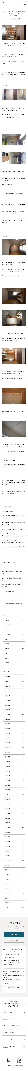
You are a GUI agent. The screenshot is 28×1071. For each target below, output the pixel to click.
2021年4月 (7, 893)
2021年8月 (7, 874)
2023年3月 (7, 790)
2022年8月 (7, 818)
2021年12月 (7, 855)
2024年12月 (7, 742)
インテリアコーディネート (11, 625)
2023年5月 (7, 780)
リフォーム (7, 634)
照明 (6, 658)
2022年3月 (7, 841)
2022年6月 (7, 827)
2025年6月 (7, 714)
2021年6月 (7, 884)
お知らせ (7, 620)
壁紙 (6, 639)
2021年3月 (7, 898)
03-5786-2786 (9, 954)
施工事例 (7, 644)
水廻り (6, 653)
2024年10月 (7, 752)
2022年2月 (7, 846)
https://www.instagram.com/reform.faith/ (13, 542)
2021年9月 (7, 870)
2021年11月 (7, 860)
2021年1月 (7, 907)
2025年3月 (7, 728)
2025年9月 (7, 700)
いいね (13, 603)
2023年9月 (7, 761)
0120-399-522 (9, 983)
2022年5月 (7, 832)
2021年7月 (7, 879)
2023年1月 (7, 794)
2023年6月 (7, 775)
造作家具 (7, 662)
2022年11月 (7, 804)
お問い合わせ (14, 934)
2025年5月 (7, 719)
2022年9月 (7, 813)
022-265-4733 (9, 979)
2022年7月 (7, 823)
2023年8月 (7, 766)
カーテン (7, 629)
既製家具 (7, 648)
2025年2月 (7, 733)
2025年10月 (7, 695)
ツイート (19, 603)
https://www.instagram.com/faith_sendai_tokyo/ (15, 536)
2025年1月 (7, 738)
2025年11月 (7, 691)
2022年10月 (7, 808)
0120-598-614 (9, 958)
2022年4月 (7, 837)
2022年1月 (7, 851)
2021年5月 (7, 888)
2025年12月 (7, 686)
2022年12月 (7, 799)
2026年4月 (7, 677)
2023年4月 (7, 785)
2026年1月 (7, 681)
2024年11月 (7, 747)
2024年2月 (7, 757)
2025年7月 (7, 710)
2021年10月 (7, 865)
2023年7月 (7, 771)
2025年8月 (7, 705)
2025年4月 (7, 724)
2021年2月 (7, 903)
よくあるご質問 (14, 940)
